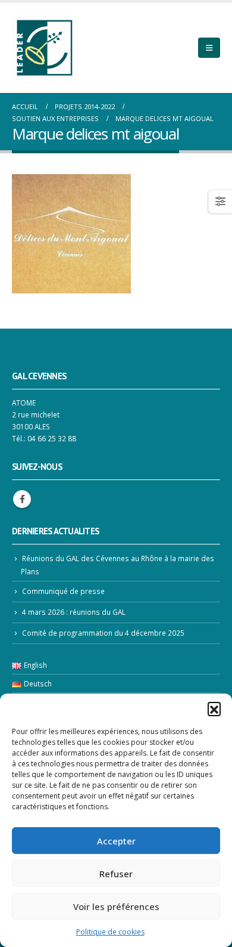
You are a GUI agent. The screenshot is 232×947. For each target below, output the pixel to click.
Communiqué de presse (63, 591)
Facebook (22, 499)
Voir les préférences (116, 906)
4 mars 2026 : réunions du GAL (74, 612)
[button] (214, 708)
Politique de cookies (110, 932)
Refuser (116, 874)
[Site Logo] (44, 48)
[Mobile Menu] (209, 48)
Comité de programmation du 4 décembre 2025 (103, 632)
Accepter (116, 841)
